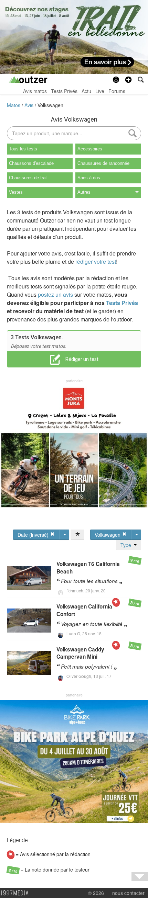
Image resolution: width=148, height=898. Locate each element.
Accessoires (89, 148)
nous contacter (128, 892)
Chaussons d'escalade (31, 163)
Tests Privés (64, 91)
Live (99, 91)
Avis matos (35, 91)
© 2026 (96, 892)
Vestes (16, 192)
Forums (116, 91)
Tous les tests (23, 148)
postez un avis (55, 294)
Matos (14, 105)
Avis (29, 105)
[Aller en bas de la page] (139, 876)
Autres (84, 192)
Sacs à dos (88, 177)
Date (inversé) (34, 534)
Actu (86, 91)
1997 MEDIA (17, 893)
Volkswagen (50, 105)
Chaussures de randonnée (103, 163)
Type (127, 545)
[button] (128, 79)
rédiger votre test (95, 261)
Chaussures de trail (28, 177)
